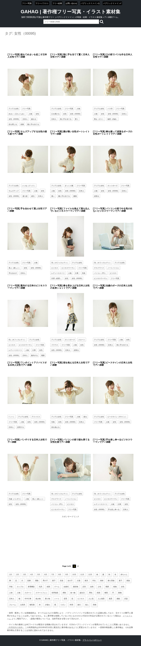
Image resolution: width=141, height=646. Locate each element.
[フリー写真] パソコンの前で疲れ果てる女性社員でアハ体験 (70, 440)
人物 (30, 113)
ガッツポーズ (112, 185)
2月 (17, 574)
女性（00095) (14, 119)
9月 (66, 574)
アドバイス (36, 416)
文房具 (22, 605)
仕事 (76, 273)
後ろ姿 (25, 196)
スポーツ (28, 593)
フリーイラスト (42, 3)
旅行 (79, 605)
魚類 (48, 587)
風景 (110, 599)
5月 (38, 574)
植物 (115, 587)
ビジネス (54, 268)
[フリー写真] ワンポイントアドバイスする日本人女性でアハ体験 (27, 363)
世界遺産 (55, 593)
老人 (87, 605)
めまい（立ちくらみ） (17, 113)
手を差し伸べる (114, 509)
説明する (20, 427)
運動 (36, 581)
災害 (84, 587)
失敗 (83, 273)
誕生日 (82, 593)
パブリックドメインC (112, 3)
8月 (59, 574)
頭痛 (22, 124)
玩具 (40, 587)
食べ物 (72, 593)
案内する (34, 355)
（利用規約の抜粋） (15, 627)
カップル (20, 587)
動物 (120, 593)
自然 (91, 587)
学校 (11, 587)
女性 (37, 113)
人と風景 (101, 599)
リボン (62, 605)
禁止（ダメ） (99, 119)
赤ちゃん (124, 574)
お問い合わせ (71, 3)
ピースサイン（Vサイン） (117, 416)
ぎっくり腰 (69, 185)
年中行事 (28, 599)
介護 (78, 581)
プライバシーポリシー (92, 640)
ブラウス (54, 345)
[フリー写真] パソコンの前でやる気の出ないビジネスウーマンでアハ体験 (112, 209)
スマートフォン (41, 593)
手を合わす (13, 273)
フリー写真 (27, 3)
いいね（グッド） (28, 185)
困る (85, 416)
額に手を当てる (33, 124)
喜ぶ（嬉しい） (14, 268)
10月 (74, 574)
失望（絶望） (56, 278)
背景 (65, 599)
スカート (81, 339)
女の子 (70, 581)
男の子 (45, 581)
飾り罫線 (111, 581)
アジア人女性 (14, 108)
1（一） (12, 416)
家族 (128, 581)
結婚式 (66, 587)
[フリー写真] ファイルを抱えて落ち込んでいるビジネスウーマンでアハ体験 (70, 209)
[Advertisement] (70, 44)
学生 (94, 581)
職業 (43, 355)
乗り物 (47, 599)
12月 (90, 574)
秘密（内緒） (112, 119)
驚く (76, 119)
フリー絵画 (57, 3)
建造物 (75, 587)
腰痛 (75, 196)
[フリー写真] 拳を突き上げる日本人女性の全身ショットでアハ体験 (70, 286)
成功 (32, 196)
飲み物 (38, 599)
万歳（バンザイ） (15, 499)
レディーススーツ (58, 273)
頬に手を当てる (65, 119)
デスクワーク (99, 268)
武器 (126, 599)
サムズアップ (14, 191)
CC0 (46, 613)
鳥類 (98, 593)
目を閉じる (13, 124)
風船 (118, 599)
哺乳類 (32, 605)
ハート (56, 599)
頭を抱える (55, 427)
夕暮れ (47, 605)
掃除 (64, 593)
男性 (90, 593)
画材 (101, 581)
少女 (99, 587)
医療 (29, 581)
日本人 (25, 119)
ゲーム (56, 587)
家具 (86, 581)
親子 (53, 581)
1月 (10, 574)
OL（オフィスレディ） (59, 262)
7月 (52, 574)
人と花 (91, 599)
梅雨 (106, 593)
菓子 (120, 581)
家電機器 (31, 587)
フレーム (12, 605)
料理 (71, 605)
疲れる (33, 119)
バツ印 (110, 108)
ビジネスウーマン (68, 268)
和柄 (94, 605)
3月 (24, 574)
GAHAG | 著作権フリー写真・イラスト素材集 (70, 11)
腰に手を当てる (64, 196)
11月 (82, 574)
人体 (11, 593)
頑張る (96, 196)
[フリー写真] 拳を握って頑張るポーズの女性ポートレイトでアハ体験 (112, 132)
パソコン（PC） (100, 273)
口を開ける (55, 113)
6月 (45, 574)
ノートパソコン (113, 268)
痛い (53, 196)
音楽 (61, 581)
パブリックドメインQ (90, 3)
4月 (31, 574)
